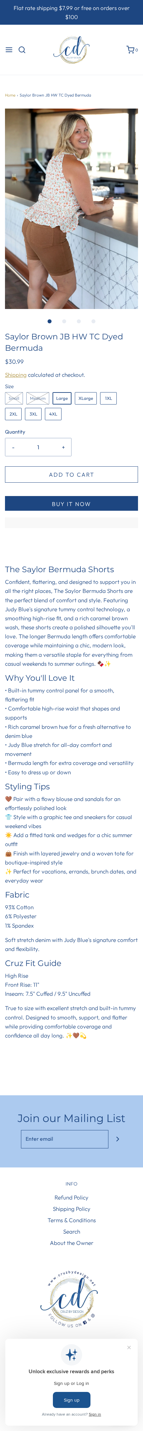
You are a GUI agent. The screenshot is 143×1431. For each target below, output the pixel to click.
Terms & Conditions (72, 1220)
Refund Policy (71, 1197)
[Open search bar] (24, 50)
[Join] (117, 1139)
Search (71, 1231)
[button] (71, 209)
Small (14, 398)
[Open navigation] (9, 50)
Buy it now (71, 503)
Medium (38, 398)
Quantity (15, 432)
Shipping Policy (71, 1208)
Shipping (16, 374)
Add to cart (71, 474)
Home (10, 95)
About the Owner (71, 1242)
